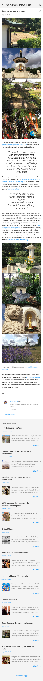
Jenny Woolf (14, 401)
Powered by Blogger (21, 676)
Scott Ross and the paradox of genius (17, 623)
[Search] (40, 5)
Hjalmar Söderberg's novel (14, 145)
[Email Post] (3, 394)
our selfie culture (13, 189)
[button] (40, 11)
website (33, 377)
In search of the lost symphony (17, 240)
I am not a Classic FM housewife (15, 576)
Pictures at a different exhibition (15, 552)
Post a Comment (9, 414)
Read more (37, 445)
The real (10, 599)
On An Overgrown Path (18, 4)
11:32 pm (13, 409)
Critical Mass (7, 529)
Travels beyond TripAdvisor (13, 428)
